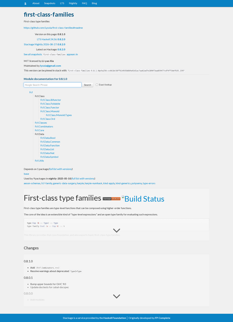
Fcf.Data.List (47, 149)
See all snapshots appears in (51, 54)
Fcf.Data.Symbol (49, 156)
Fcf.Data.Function (50, 145)
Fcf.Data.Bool (47, 137)
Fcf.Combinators (44, 126)
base (26, 173)
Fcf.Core (39, 130)
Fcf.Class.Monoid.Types (59, 114)
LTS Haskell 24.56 (47, 39)
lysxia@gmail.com (50, 65)
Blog (94, 3)
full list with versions (60, 168)
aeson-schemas (32, 183)
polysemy (137, 183)
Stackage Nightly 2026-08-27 (40, 44)
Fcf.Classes (41, 122)
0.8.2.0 (61, 39)
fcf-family (46, 183)
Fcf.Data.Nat (47, 152)
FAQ (84, 3)
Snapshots (49, 3)
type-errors (149, 183)
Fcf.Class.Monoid (49, 111)
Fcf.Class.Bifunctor (50, 99)
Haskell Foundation (114, 317)
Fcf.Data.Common (50, 141)
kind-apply (109, 183)
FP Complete (162, 317)
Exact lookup (105, 84)
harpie (80, 183)
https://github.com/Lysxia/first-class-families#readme (53, 27)
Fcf (31, 92)
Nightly (73, 3)
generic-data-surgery (64, 183)
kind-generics (123, 183)
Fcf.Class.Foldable (50, 103)
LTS (62, 3)
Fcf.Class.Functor (49, 107)
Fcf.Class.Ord (47, 118)
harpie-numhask (93, 183)
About (35, 3)
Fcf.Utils (39, 160)
